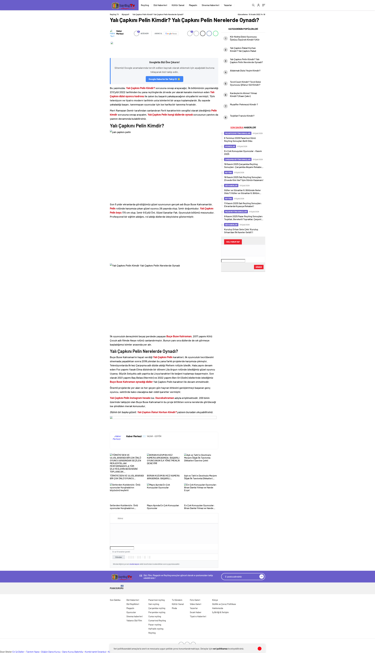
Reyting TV (114, 14)
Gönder (118, 557)
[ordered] (138, 557)
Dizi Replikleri (132, 604)
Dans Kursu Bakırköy (72, 651)
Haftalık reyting (155, 628)
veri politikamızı (220, 648)
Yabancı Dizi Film (134, 620)
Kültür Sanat (178, 5)
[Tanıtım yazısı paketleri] (164, 48)
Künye (215, 600)
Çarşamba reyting (156, 608)
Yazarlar (228, 5)
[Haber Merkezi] (112, 33)
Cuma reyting (154, 616)
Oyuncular (131, 612)
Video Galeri (195, 604)
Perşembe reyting (156, 612)
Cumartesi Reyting (157, 620)
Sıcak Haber (195, 612)
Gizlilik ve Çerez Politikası (224, 604)
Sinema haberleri (134, 616)
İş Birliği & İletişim (220, 612)
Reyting (145, 5)
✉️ (144, 436)
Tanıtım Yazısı (32, 651)
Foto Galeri (195, 600)
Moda (174, 608)
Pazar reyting (154, 624)
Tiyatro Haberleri (198, 616)
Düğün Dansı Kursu (50, 651)
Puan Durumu (116, 587)
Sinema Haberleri (210, 5)
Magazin (193, 5)
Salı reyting (153, 604)
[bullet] (140, 557)
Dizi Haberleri (160, 5)
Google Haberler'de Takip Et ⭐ (164, 79)
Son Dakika (115, 600)
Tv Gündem (177, 600)
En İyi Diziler (18, 651)
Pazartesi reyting (156, 600)
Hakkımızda (217, 608)
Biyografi (125, 14)
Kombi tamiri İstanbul (95, 651)
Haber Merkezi (119, 32)
